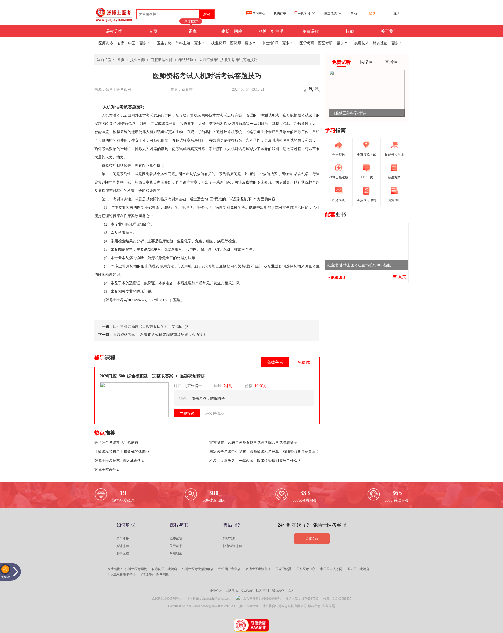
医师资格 (105, 43)
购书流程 (122, 553)
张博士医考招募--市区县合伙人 (119, 460)
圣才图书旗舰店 (358, 568)
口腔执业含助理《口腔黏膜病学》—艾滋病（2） (152, 326)
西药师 (235, 43)
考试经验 (185, 59)
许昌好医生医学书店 (155, 574)
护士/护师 (270, 43)
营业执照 (328, 605)
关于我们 (389, 31)
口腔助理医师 (162, 59)
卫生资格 (164, 43)
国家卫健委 (283, 568)
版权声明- (263, 590)
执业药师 (218, 43)
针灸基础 (380, 43)
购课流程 (122, 545)
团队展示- (232, 590)
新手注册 (122, 538)
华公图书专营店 (229, 568)
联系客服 (312, 538)
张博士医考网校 (136, 568)
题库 (192, 31)
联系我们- (247, 590)
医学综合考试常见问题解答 (116, 442)
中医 (131, 43)
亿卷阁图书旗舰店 (164, 568)
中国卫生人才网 (331, 568)
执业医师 (137, 59)
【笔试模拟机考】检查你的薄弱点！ (123, 451)
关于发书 (176, 545)
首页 (153, 31)
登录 (372, 13)
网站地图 (176, 553)
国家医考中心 (305, 568)
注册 (396, 13)
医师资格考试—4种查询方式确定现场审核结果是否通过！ (159, 334)
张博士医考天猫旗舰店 (198, 568)
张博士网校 (231, 31)
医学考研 (306, 43)
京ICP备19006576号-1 (167, 598)
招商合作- (278, 590)
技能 (350, 31)
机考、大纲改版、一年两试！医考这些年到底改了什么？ (255, 460)
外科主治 (183, 43)
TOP (290, 590)
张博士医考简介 (107, 469)
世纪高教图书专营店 (121, 574)
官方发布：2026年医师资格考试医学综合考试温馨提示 (253, 442)
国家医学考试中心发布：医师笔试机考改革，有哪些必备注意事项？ (264, 451)
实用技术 (361, 43)
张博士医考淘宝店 (258, 568)
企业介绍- (216, 590)
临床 (120, 43)
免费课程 (310, 31)
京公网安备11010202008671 (262, 598)
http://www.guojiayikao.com (148, 300)
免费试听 (176, 538)
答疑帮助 (229, 538)
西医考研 (325, 43)
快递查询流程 (232, 545)
